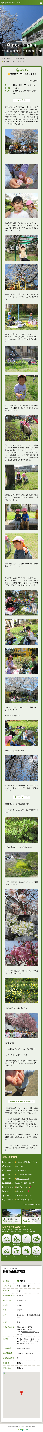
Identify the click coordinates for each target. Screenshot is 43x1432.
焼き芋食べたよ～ (22, 1187)
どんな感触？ (21, 1170)
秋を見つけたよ (22, 1191)
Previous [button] (5, 1219)
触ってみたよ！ (22, 1166)
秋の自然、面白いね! (23, 1195)
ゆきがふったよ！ (22, 1179)
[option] (12, 1216)
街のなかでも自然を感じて (24, 1183)
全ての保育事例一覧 (30, 1204)
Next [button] (38, 1219)
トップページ (6, 58)
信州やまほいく (10, 2)
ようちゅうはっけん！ (24, 1200)
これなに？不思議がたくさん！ (27, 1162)
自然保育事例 (19, 58)
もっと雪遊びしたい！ (24, 1175)
